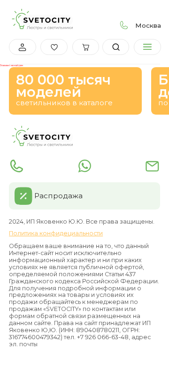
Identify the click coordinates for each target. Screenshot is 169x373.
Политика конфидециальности (56, 233)
